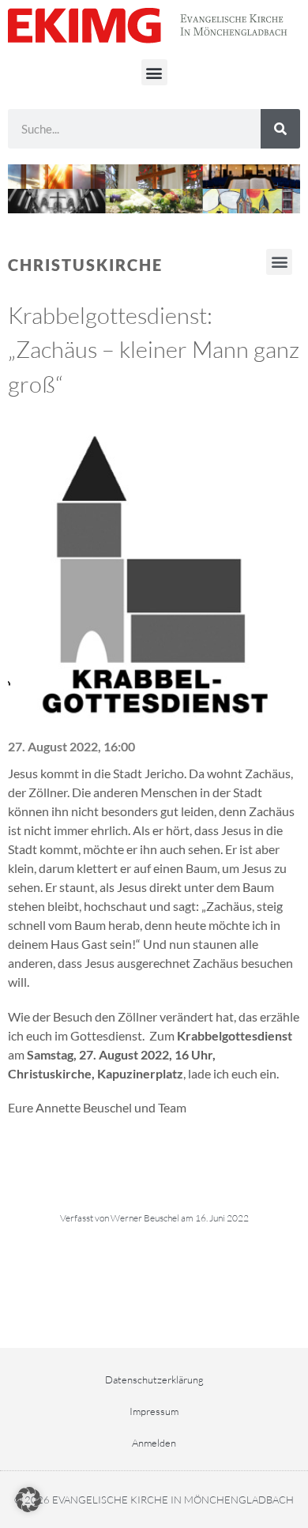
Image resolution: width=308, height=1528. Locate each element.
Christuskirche (85, 264)
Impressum (154, 1411)
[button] (154, 72)
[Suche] (280, 129)
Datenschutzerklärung (154, 1379)
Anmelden (154, 1442)
